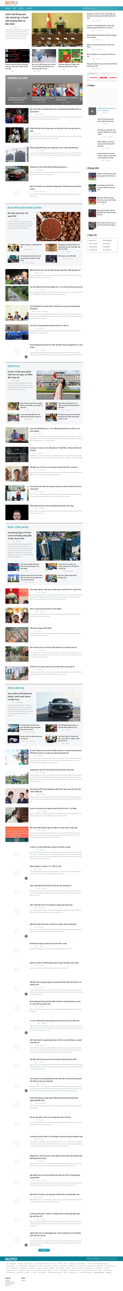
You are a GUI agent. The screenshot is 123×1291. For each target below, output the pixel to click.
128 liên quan (41, 328)
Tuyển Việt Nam (63, 1266)
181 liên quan (30, 249)
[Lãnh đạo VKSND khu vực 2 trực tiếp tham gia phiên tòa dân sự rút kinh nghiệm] (16, 435)
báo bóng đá (22, 1270)
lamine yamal (19, 1272)
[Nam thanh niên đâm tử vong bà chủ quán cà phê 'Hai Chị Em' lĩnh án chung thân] (16, 493)
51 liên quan (43, 1103)
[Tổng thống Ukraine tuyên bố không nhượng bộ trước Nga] (16, 512)
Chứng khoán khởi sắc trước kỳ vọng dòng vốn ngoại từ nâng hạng (30, 258)
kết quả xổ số (14, 1268)
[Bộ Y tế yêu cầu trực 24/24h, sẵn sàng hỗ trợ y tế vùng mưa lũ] (16, 654)
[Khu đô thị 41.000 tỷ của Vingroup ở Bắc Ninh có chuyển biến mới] (16, 1201)
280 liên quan (41, 169)
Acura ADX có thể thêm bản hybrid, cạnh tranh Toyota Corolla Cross (20, 697)
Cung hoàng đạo (93, 246)
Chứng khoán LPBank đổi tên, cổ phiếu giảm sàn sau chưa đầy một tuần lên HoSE (69, 247)
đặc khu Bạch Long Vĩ (11, 1270)
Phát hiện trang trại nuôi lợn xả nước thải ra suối (48, 944)
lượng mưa (51, 1268)
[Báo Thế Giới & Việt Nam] (31, 1062)
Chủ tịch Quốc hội (63, 1270)
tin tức (53, 1263)
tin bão (56, 1270)
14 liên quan (43, 830)
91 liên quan (41, 965)
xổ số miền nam (29, 1263)
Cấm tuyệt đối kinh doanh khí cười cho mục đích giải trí (50, 886)
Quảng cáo (7, 1285)
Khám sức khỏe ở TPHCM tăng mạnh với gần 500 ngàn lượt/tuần (54, 963)
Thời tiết (89, 1263)
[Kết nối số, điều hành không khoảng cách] (51, 578)
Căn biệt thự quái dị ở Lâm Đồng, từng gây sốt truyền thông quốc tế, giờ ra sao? (69, 417)
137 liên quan (43, 350)
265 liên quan (42, 191)
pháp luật (62, 1268)
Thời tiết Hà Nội (42, 1272)
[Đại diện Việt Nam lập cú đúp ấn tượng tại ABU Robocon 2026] (16, 1066)
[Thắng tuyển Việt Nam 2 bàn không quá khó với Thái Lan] (92, 176)
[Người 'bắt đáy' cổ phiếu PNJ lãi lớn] (13, 247)
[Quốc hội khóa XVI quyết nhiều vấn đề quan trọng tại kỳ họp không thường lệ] (16, 313)
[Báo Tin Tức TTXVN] (6, 27)
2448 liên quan (42, 508)
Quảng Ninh (13, 1263)
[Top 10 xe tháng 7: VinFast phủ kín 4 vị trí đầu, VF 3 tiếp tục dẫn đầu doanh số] (51, 739)
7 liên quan (40, 987)
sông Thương (48, 1266)
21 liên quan (43, 794)
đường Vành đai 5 (73, 1272)
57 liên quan (43, 888)
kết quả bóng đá (89, 1268)
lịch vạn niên (100, 1266)
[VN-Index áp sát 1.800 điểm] (51, 259)
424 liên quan (40, 669)
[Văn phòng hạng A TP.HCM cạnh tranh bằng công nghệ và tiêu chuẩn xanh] (58, 546)
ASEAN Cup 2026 (10, 1266)
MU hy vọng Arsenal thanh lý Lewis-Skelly (45, 609)
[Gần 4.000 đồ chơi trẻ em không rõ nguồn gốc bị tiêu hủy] (16, 911)
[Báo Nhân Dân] (31, 987)
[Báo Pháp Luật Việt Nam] (31, 470)
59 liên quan (42, 289)
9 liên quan (40, 433)
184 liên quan (15, 27)
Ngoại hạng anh (33, 1266)
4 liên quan (98, 59)
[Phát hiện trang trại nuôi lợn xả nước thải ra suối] (16, 950)
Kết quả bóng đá (107, 240)
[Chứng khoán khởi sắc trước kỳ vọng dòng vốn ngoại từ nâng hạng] (13, 259)
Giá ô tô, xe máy (93, 243)
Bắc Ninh (45, 1268)
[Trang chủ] (11, 3)
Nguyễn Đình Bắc (108, 1270)
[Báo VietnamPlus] (32, 150)
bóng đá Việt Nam (80, 1263)
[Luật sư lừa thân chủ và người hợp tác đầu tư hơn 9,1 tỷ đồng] (16, 815)
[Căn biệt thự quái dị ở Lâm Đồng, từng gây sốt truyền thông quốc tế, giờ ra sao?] (51, 417)
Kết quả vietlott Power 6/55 (89, 1270)
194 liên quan (41, 114)
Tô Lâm (65, 1272)
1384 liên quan (41, 650)
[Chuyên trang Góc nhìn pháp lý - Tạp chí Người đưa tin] (31, 1238)
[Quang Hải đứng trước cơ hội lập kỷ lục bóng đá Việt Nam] (67, 89)
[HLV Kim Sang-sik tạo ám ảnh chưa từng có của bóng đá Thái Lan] (43, 89)
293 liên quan (32, 732)
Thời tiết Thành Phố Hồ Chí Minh (42, 1263)
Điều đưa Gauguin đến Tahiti (40, 628)
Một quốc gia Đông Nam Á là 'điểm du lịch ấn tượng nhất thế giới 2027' (68, 405)
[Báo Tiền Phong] (32, 114)
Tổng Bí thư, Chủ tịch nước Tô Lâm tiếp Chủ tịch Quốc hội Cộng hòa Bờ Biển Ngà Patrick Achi (101, 16)
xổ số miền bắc (23, 1266)
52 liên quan (44, 811)
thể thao (59, 1263)
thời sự (100, 1270)
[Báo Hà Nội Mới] (89, 30)
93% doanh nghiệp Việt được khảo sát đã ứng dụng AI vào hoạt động (29, 566)
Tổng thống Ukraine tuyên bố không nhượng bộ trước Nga (52, 506)
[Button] (116, 8)
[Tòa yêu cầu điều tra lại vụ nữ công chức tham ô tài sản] (16, 1124)
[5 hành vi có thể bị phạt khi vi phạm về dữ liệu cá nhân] (16, 853)
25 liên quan (67, 102)
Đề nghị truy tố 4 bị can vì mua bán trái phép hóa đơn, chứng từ (54, 467)
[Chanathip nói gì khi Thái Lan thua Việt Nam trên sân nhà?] (92, 188)
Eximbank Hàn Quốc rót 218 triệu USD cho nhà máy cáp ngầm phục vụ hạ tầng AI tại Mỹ (31, 578)
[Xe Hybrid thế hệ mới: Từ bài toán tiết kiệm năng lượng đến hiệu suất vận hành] (13, 728)
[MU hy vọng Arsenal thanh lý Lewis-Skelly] (16, 615)
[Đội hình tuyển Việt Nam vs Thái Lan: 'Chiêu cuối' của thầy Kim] (16, 931)
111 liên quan (43, 1045)
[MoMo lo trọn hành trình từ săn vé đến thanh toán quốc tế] (16, 673)
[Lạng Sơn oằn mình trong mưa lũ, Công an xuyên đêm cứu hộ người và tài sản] (92, 156)
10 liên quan (108, 160)
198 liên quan (32, 741)
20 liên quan (31, 262)
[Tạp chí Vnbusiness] (32, 1045)
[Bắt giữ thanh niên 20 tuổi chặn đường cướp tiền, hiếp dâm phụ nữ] (16, 276)
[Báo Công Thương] (60, 571)
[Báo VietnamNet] (81, 102)
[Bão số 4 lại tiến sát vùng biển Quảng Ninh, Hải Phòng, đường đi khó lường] (16, 193)
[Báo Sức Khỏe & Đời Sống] (31, 191)
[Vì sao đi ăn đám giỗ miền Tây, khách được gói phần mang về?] (13, 417)
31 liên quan (41, 1006)
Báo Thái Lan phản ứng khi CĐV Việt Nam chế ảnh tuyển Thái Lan (106, 213)
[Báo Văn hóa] (31, 1139)
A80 (7, 1263)
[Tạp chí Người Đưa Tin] (60, 69)
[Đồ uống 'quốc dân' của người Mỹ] (58, 226)
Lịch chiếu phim (107, 250)
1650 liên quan (41, 907)
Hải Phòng (55, 1266)
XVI (57, 1268)
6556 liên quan (21, 102)
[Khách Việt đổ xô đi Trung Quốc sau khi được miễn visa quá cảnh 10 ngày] (16, 135)
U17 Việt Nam (105, 1268)
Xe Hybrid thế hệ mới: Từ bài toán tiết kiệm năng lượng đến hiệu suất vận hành (30, 727)
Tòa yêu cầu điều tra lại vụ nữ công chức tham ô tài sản (50, 1117)
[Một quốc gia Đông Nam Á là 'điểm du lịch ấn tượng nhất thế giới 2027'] (51, 406)
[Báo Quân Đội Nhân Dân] (32, 1084)
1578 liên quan (42, 470)
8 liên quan (17, 219)
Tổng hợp (24, 1280)
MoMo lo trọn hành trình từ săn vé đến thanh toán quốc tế (52, 667)
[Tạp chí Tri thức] (31, 133)
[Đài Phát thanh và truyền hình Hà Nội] (60, 580)
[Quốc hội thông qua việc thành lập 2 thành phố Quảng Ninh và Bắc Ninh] (57, 30)
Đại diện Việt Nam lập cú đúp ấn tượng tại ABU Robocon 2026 (53, 1059)
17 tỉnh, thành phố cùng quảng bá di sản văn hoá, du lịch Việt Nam (54, 1021)
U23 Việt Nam (32, 1268)
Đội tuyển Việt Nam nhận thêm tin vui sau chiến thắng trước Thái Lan (106, 200)
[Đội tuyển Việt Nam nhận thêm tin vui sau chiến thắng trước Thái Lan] (92, 201)
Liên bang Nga (23, 1268)
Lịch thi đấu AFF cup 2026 (85, 1272)
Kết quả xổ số (92, 240)
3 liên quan (41, 272)
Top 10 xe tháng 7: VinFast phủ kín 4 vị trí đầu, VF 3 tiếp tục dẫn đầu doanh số (68, 739)
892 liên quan (70, 571)
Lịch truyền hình (93, 250)
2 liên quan (41, 150)
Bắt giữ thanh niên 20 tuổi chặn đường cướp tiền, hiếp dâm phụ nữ (55, 270)
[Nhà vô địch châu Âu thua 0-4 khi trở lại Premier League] (92, 226)
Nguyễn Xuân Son (73, 1266)
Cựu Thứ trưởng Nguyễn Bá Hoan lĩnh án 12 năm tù (49, 326)
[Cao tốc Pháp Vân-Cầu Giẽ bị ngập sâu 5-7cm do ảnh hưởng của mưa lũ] (16, 293)
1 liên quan (39, 133)
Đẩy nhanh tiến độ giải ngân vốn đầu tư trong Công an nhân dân (54, 828)
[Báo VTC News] (7, 71)
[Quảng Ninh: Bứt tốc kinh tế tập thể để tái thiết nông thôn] (16, 776)
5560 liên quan (69, 258)
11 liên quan (41, 1062)
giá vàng (68, 1268)
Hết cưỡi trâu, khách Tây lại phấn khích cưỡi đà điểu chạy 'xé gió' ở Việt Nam (31, 405)
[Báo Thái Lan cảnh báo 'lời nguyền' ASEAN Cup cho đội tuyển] (92, 133)
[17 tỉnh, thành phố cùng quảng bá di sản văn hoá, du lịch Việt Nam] (16, 1027)
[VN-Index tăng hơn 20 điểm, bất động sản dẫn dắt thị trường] (70, 56)
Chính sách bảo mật (9, 1283)
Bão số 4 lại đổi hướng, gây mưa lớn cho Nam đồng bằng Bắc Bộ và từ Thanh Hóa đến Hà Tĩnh (44, 67)
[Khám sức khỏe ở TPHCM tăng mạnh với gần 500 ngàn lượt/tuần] (16, 969)
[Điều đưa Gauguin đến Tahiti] (16, 634)
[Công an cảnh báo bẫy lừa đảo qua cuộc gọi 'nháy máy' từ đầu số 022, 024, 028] (17, 56)
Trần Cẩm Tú (80, 1268)
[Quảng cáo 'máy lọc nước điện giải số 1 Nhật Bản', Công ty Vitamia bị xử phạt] (16, 454)
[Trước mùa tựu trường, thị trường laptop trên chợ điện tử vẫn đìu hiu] (51, 567)
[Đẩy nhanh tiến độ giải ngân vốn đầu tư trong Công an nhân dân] (16, 834)
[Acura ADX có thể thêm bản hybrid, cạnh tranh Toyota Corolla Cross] (58, 707)
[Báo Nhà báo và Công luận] (32, 772)
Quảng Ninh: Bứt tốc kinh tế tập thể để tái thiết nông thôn (52, 770)
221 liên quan (110, 136)
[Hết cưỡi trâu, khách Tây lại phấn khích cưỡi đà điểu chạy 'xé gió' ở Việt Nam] (13, 406)
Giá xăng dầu (106, 246)
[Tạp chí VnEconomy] (21, 732)
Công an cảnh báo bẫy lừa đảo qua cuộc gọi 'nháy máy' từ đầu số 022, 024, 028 (16, 67)
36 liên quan (41, 1161)
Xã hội (64, 1263)
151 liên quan (99, 30)
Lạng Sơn (29, 1270)
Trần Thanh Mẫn (91, 1266)
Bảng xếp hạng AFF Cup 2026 (55, 1272)
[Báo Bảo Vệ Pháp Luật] (31, 434)
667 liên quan (19, 702)
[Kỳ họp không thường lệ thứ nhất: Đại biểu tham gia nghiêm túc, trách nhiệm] (16, 351)
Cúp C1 (8, 1268)
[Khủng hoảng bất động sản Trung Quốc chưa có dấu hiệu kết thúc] (16, 154)
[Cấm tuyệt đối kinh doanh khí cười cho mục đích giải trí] (16, 892)
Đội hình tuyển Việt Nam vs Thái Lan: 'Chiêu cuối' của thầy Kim (53, 924)
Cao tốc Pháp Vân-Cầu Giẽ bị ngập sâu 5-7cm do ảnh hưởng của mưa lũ (56, 287)
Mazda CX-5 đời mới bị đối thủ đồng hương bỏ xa (48, 167)
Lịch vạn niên (106, 243)
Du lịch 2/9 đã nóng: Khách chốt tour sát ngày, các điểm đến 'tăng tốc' (20, 375)
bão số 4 (50, 1270)
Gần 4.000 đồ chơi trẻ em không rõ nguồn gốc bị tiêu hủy (51, 905)
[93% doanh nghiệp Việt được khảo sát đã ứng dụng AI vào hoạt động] (13, 567)
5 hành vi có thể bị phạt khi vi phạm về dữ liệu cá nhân (50, 847)
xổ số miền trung (10, 1272)
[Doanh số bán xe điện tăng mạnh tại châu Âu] (13, 739)
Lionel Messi (20, 1263)
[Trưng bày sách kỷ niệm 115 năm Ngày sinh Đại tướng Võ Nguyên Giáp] (16, 1143)
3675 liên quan (45, 311)
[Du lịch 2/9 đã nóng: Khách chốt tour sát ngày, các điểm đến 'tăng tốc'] (58, 385)
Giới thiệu (7, 1280)
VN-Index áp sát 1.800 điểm (67, 256)
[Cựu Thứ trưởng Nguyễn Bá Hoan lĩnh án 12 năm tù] (16, 332)
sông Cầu (27, 1272)
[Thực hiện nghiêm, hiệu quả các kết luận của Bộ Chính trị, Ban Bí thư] (16, 596)
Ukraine (74, 1268)
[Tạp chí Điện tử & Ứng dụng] (22, 571)
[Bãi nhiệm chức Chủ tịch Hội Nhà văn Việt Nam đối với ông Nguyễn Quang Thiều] (16, 1181)
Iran (17, 1266)
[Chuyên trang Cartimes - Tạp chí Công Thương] (59, 730)
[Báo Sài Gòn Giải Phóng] (10, 102)
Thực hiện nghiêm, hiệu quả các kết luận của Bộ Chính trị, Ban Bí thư (55, 590)
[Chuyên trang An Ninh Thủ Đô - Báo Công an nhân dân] (31, 756)
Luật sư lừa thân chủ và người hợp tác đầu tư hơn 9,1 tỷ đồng (53, 808)
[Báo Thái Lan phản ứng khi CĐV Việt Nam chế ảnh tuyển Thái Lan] (92, 213)
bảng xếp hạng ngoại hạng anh (100, 1263)
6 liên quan (43, 102)
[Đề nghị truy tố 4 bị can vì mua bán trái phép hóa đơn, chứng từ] (16, 473)
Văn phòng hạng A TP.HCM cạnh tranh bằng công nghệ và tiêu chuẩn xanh (20, 536)
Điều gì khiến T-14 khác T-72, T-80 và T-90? (46, 866)
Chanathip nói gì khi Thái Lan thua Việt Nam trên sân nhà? (106, 188)
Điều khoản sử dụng (9, 1282)
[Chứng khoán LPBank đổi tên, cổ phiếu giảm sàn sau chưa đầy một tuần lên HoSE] (51, 247)
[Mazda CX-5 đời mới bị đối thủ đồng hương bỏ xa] (16, 173)
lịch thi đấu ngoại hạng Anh (39, 1270)
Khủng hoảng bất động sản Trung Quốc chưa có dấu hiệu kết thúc (54, 148)
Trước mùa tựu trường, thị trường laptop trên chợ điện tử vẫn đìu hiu (68, 566)
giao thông (98, 1268)
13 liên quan (31, 582)
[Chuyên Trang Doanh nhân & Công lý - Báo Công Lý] (9, 541)
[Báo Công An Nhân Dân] (33, 592)
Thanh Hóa (40, 1266)
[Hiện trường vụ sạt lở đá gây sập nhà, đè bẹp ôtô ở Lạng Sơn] (92, 144)
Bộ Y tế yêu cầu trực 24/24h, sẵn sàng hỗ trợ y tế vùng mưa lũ (53, 647)
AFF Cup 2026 (82, 1266)
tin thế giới (34, 1272)
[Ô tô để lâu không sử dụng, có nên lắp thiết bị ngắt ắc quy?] (51, 728)
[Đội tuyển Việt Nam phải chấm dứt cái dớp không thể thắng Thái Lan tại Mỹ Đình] (16, 115)
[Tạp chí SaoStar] (99, 178)
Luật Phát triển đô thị (110, 1266)
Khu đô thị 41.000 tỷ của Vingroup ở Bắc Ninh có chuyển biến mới (54, 1194)
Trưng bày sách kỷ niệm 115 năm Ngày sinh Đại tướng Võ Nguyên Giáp (56, 1137)
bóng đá (39, 1268)
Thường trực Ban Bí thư (75, 1270)
